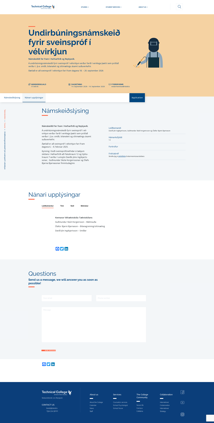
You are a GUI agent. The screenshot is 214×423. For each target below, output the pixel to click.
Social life (140, 405)
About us (142, 7)
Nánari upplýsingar (34, 97)
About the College (96, 402)
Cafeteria (140, 411)
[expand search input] (179, 6)
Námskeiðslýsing (12, 97)
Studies (84, 7)
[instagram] (182, 414)
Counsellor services (120, 402)
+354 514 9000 (52, 411)
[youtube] (182, 403)
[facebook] (182, 392)
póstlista (122, 156)
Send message (50, 350)
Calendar (93, 405)
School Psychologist (120, 405)
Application (137, 97)
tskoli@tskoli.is (52, 408)
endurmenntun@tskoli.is (120, 86)
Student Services (113, 7)
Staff (91, 411)
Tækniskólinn (44, 7)
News (92, 408)
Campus (140, 408)
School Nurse (118, 408)
